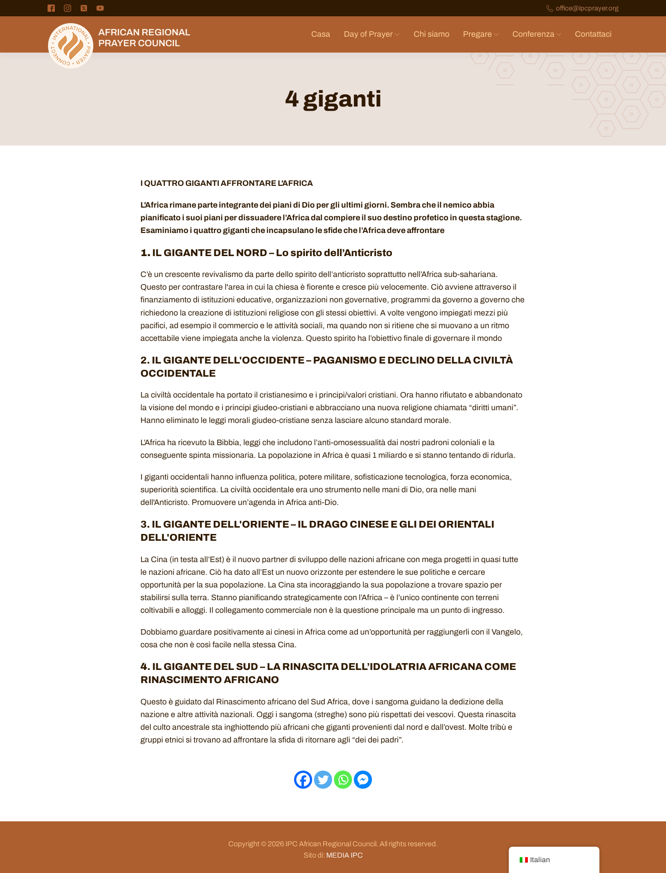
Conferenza (533, 34)
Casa (320, 34)
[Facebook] (303, 780)
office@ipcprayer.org (587, 8)
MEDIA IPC (344, 855)
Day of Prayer (368, 34)
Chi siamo (431, 34)
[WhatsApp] (343, 780)
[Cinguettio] (323, 780)
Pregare (477, 34)
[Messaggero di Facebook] (363, 780)
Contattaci (593, 34)
